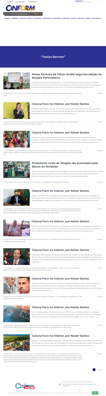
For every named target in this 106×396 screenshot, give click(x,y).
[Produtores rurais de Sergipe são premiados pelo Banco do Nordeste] (16, 169)
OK (95, 393)
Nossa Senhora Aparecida (15, 359)
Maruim (49, 210)
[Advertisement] (53, 33)
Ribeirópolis (20, 298)
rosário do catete (23, 124)
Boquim (76, 296)
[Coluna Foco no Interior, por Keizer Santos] (16, 110)
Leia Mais (99, 93)
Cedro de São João (41, 355)
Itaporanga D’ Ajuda (25, 357)
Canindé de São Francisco (74, 150)
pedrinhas (6, 212)
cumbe (49, 355)
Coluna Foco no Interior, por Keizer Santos (60, 103)
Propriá (5, 95)
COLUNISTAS (38, 353)
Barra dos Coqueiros (75, 209)
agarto (52, 93)
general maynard (77, 355)
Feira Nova (59, 355)
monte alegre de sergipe (70, 357)
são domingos (49, 212)
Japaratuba (17, 152)
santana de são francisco (56, 327)
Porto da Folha (65, 182)
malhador (52, 357)
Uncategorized (51, 296)
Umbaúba (38, 124)
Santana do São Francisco (69, 152)
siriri (37, 361)
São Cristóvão (31, 124)
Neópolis (5, 359)
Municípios (34, 93)
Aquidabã (60, 122)
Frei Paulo (71, 122)
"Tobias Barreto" (46, 93)
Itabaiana (66, 93)
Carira (19, 210)
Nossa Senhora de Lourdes (59, 210)
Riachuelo (70, 359)
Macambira (13, 298)
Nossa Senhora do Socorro (38, 152)
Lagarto (10, 124)
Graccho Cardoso (30, 210)
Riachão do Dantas (23, 212)
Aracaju (57, 93)
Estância (5, 152)
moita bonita (59, 357)
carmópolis (64, 325)
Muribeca (15, 124)
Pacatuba (48, 152)
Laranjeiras (44, 210)
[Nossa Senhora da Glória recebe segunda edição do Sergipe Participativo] (16, 81)
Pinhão (60, 152)
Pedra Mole (54, 152)
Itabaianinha (16, 357)
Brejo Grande (17, 355)
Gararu (70, 355)
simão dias (56, 212)
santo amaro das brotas (19, 241)
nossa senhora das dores (29, 359)
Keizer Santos (9, 93)
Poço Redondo (57, 182)
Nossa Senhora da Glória (75, 93)
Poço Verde (32, 270)
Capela (61, 93)
